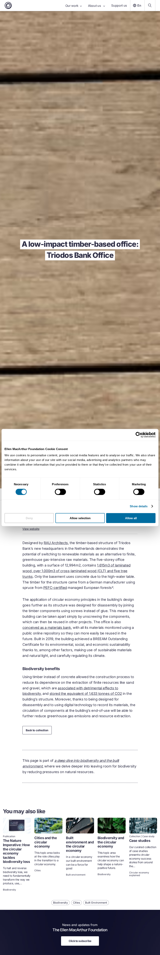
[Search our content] (149, 5)
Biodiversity (9, 889)
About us (95, 6)
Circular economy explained (139, 874)
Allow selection (80, 518)
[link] (17, 855)
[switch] (60, 492)
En (139, 5)
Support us (119, 5)
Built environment (75, 874)
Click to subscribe (80, 941)
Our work (71, 6)
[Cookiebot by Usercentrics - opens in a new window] (138, 435)
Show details (139, 506)
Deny (29, 518)
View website (30, 528)
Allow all (131, 518)
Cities (37, 870)
